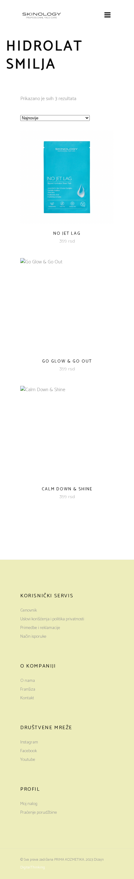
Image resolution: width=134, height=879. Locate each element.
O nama (27, 680)
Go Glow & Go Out (67, 361)
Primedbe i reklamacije (40, 627)
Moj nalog (28, 803)
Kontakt (27, 698)
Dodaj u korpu (50, 241)
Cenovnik (28, 610)
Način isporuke (33, 636)
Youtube (27, 759)
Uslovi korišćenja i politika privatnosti (52, 619)
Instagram (29, 742)
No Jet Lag (67, 233)
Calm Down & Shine (67, 489)
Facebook (28, 751)
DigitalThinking (32, 867)
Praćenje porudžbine (38, 812)
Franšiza (27, 689)
